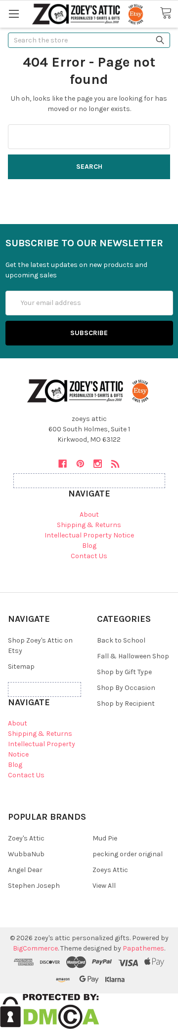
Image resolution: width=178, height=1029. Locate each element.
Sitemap (21, 666)
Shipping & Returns (89, 525)
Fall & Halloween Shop (133, 656)
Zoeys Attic (110, 870)
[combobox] (89, 40)
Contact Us (89, 556)
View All (104, 885)
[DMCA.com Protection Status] (49, 1010)
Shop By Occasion (126, 688)
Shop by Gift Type (124, 672)
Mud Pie (104, 838)
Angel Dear (25, 870)
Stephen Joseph (34, 885)
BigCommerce (35, 948)
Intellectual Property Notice (89, 535)
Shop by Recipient (126, 703)
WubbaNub (26, 854)
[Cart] (169, 13)
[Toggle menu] (13, 13)
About (89, 514)
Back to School (121, 640)
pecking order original (127, 854)
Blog (89, 545)
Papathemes (143, 948)
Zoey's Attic (26, 838)
